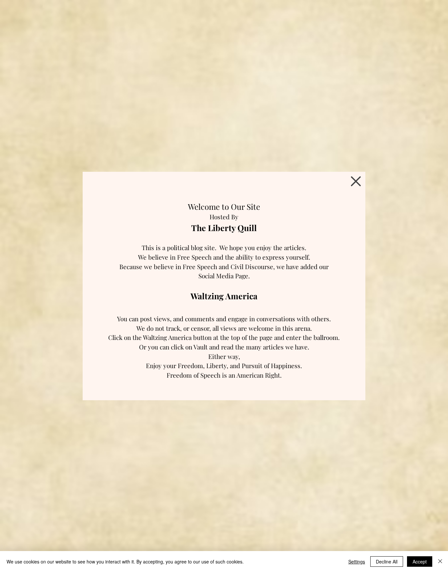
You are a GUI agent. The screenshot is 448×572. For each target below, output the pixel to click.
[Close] (440, 561)
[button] (356, 181)
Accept (420, 561)
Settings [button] (356, 561)
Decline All (386, 561)
